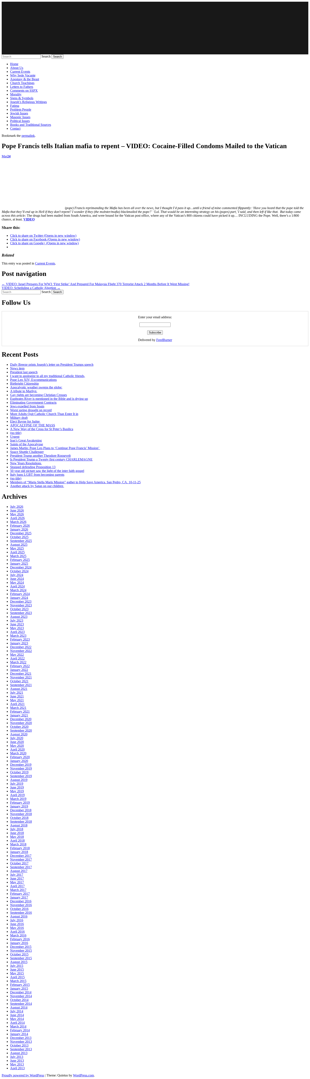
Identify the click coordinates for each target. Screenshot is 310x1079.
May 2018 (17, 836)
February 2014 (20, 1030)
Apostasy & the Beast (24, 79)
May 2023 (17, 628)
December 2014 (20, 992)
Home (14, 64)
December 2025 (20, 533)
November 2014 (21, 996)
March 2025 (18, 556)
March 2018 (18, 844)
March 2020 (18, 753)
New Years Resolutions (26, 463)
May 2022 (17, 654)
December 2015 (20, 947)
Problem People (20, 109)
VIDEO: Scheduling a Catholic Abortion (31, 288)
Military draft (19, 417)
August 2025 (18, 544)
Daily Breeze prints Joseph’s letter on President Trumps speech (51, 364)
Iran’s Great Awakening (26, 440)
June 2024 (17, 578)
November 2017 (21, 859)
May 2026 (17, 514)
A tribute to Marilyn (23, 391)
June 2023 (17, 624)
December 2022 (20, 647)
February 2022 (20, 666)
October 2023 (19, 609)
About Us (16, 68)
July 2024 (16, 575)
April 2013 (17, 1068)
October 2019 (19, 772)
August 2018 (18, 825)
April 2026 (17, 518)
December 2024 (20, 567)
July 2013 (16, 1057)
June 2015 (17, 969)
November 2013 (21, 1041)
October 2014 (19, 1000)
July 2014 (16, 1011)
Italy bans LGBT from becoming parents (37, 474)
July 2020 (16, 738)
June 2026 (17, 510)
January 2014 (19, 1034)
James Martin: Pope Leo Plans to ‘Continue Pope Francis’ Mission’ (55, 448)
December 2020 (20, 719)
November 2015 (21, 950)
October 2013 (19, 1045)
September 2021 (21, 685)
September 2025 (21, 541)
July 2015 (16, 965)
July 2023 (16, 620)
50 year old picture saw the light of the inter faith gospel (47, 471)
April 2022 (17, 658)
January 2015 (19, 988)
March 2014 (18, 1026)
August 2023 (18, 616)
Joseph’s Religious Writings (28, 102)
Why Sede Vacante (22, 75)
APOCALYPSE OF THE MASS (32, 425)
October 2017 (19, 863)
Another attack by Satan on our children (37, 486)
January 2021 (19, 715)
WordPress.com (83, 1075)
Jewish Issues (19, 113)
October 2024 (19, 571)
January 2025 (19, 563)
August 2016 (18, 916)
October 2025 (19, 537)
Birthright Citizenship (24, 383)
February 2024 (20, 594)
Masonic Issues (20, 117)
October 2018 (19, 818)
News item (17, 368)
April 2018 (17, 840)
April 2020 (17, 749)
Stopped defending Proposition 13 (32, 467)
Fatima (14, 105)
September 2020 (21, 730)
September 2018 (21, 821)
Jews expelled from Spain (27, 406)
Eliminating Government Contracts (33, 402)
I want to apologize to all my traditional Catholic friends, (47, 376)
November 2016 (21, 905)
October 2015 (19, 954)
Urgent (14, 436)
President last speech (24, 372)
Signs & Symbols (21, 98)
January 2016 (19, 943)
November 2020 (21, 723)
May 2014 (17, 1019)
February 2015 (20, 984)
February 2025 (20, 560)
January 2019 (19, 806)
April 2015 (17, 977)
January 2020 (19, 761)
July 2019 (16, 783)
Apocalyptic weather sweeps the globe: (36, 387)
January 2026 (19, 529)
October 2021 (19, 681)
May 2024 (17, 582)
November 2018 (21, 814)
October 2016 (19, 909)
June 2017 (17, 878)
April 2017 (17, 886)
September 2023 (21, 613)
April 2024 (17, 586)
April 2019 (17, 795)
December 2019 (20, 764)
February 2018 (20, 848)
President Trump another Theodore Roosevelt (40, 455)
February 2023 (20, 639)
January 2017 (19, 897)
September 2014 (21, 1003)
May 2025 (17, 548)
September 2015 (21, 958)
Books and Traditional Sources (30, 124)
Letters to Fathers (21, 87)
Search (46, 56)
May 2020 (17, 745)
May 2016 (17, 928)
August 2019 (18, 780)
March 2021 (18, 707)
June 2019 (17, 787)
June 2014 (17, 1015)
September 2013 (21, 1049)
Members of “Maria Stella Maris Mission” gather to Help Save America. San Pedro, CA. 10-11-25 (75, 482)
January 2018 (19, 852)
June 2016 (17, 924)
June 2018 (17, 833)
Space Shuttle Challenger (27, 452)
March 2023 (18, 635)
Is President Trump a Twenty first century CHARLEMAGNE (51, 459)
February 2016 (20, 939)
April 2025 (17, 552)
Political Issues (20, 121)
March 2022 (18, 662)
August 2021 (18, 689)
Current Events (20, 71)
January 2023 (19, 643)
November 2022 (21, 651)
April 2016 (17, 931)
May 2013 (17, 1064)
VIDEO (29, 219)
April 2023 (17, 632)
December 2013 (20, 1038)
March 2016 (18, 935)
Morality (16, 94)
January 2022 (19, 670)
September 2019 (21, 776)
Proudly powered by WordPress (23, 1075)
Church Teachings (22, 83)
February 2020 (20, 757)
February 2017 (20, 893)
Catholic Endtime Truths (155, 28)
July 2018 (16, 829)
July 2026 (16, 506)
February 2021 (20, 711)
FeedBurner (164, 340)
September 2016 (21, 912)
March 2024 (18, 590)
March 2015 (18, 981)
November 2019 (21, 768)
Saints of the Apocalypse (26, 444)
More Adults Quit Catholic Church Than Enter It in (44, 414)
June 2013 (17, 1060)
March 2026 (18, 522)
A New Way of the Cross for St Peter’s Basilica (41, 429)
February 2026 (20, 525)
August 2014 (18, 1007)
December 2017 (20, 855)
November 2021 (21, 677)
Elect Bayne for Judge (25, 421)
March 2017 (18, 890)
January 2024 (19, 597)
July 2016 (16, 920)
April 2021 (17, 704)
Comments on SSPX (24, 90)
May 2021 (17, 700)
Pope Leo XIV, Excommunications (33, 380)
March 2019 (18, 799)
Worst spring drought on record (31, 410)
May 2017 (17, 882)
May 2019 (17, 791)
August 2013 (18, 1053)
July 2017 (16, 874)
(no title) (15, 433)
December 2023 (20, 601)
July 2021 (16, 692)
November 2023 (21, 605)
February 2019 (20, 802)
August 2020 (18, 734)
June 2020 (17, 742)
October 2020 (19, 726)
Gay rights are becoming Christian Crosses (38, 395)
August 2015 (18, 962)
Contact (15, 128)
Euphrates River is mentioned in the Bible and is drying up (49, 398)
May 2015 (17, 973)
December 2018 (20, 810)
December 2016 (20, 901)
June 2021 (17, 696)
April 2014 (17, 1022)
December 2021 (20, 673)
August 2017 (18, 871)
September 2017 (21, 867)
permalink (28, 135)
